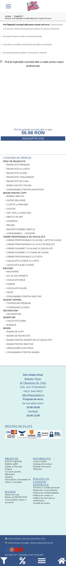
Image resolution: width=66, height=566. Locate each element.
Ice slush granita (13, 471)
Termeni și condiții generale (46, 487)
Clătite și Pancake (13, 466)
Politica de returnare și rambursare (44, 499)
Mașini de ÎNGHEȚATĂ (16, 497)
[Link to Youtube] (21, 549)
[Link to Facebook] (7, 549)
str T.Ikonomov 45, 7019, (33, 383)
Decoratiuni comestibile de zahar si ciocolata (18, 480)
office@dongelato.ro (33, 395)
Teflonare (37, 469)
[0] (56, 6)
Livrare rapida (40, 461)
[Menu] (10, 6)
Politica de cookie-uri (43, 495)
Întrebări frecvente (42, 466)
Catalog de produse (42, 464)
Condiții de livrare (41, 503)
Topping (9, 477)
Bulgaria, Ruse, (33, 379)
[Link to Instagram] (12, 549)
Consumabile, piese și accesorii (15, 501)
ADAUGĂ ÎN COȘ (33, 138)
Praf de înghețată (13, 461)
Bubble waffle (11, 464)
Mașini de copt (12, 494)
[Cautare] (16, 6)
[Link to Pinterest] (16, 549)
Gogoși (8, 469)
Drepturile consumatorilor (45, 490)
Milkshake (10, 474)
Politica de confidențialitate (46, 493)
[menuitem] (16, 6)
